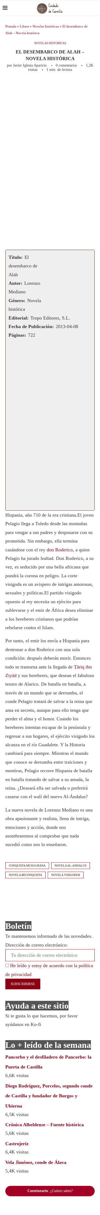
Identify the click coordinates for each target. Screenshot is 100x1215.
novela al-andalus (70, 865)
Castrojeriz (17, 1143)
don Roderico (60, 549)
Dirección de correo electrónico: (36, 945)
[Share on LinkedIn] (84, 86)
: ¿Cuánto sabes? (50, 1191)
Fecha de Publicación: (31, 326)
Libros (24, 26)
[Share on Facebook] (56, 86)
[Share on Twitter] (67, 86)
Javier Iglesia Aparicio (30, 65)
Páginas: (17, 335)
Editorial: (19, 318)
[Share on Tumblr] (93, 86)
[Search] (94, 8)
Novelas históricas (46, 26)
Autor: (15, 283)
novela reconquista (25, 874)
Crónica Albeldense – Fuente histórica (44, 1124)
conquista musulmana (27, 865)
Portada (10, 26)
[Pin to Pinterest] (76, 86)
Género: (17, 300)
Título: (16, 257)
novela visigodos (65, 874)
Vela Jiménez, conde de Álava (35, 1162)
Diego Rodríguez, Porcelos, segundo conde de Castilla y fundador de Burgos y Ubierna (49, 1096)
